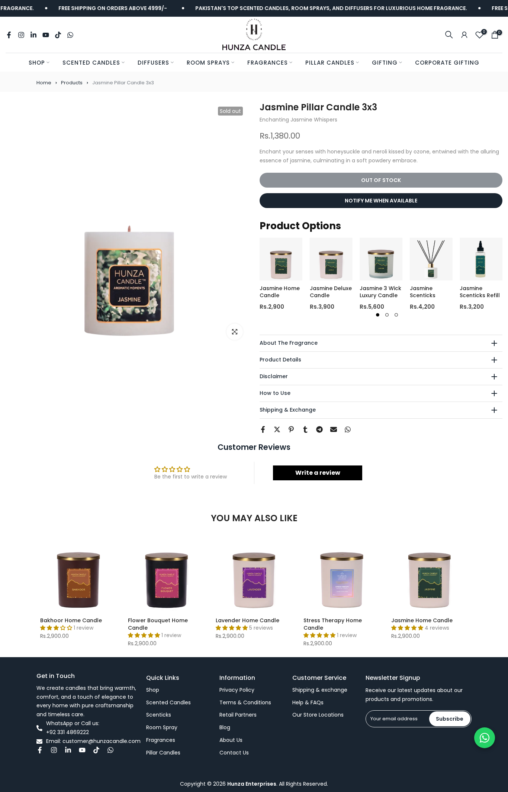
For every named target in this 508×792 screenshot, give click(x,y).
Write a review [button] (317, 472)
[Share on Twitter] (277, 429)
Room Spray (161, 727)
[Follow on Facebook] (9, 34)
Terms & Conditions (245, 702)
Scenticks (158, 714)
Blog (224, 727)
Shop (37, 62)
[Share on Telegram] (319, 429)
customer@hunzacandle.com (101, 741)
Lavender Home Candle (247, 620)
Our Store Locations (318, 714)
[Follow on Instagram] (21, 34)
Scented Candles (91, 62)
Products (72, 82)
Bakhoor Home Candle (71, 620)
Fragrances (267, 62)
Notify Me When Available (381, 200)
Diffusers (153, 62)
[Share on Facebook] (263, 429)
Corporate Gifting (447, 62)
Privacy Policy (236, 690)
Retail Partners (238, 714)
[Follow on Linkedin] (33, 34)
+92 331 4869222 (67, 732)
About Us (230, 740)
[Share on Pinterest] (291, 429)
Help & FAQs (308, 702)
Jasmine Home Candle (422, 620)
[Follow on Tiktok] (58, 34)
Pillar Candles (329, 62)
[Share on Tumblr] (305, 429)
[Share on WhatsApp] (347, 429)
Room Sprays (208, 62)
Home (43, 82)
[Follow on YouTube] (45, 34)
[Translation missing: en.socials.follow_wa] (70, 34)
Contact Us (234, 752)
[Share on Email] (333, 429)
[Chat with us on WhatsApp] (484, 737)
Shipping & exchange (319, 690)
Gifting (385, 62)
